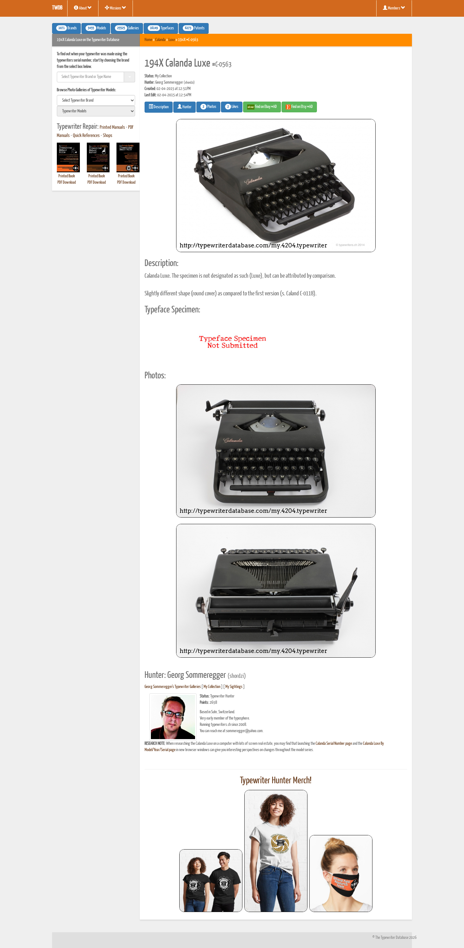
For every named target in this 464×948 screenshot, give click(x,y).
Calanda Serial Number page (334, 744)
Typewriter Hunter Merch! (276, 780)
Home (148, 40)
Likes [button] (232, 107)
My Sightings (233, 687)
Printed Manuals (112, 127)
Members (394, 8)
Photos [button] (209, 107)
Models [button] (97, 28)
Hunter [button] (187, 107)
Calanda (160, 40)
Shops (107, 135)
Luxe (172, 40)
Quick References (86, 135)
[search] (96, 100)
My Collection (212, 687)
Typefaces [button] (162, 28)
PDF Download (66, 183)
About (82, 8)
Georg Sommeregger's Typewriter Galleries (173, 687)
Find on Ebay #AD (265, 107)
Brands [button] (67, 28)
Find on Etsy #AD (302, 107)
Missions (115, 8)
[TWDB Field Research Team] (340, 873)
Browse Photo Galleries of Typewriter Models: (86, 90)
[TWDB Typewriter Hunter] (210, 880)
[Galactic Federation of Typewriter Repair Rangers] (275, 851)
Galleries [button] (128, 28)
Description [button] (161, 107)
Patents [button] (195, 28)
